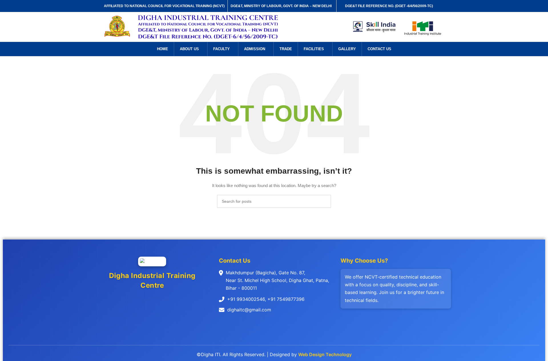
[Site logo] (117, 26)
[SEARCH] (324, 201)
